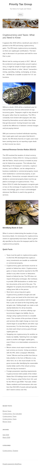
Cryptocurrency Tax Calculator (12, 414)
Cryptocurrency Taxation (10, 451)
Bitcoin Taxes (7, 411)
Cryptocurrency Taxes (10, 416)
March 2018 (6, 437)
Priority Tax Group (20, 4)
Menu (20, 14)
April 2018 (6, 435)
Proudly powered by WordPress (12, 464)
